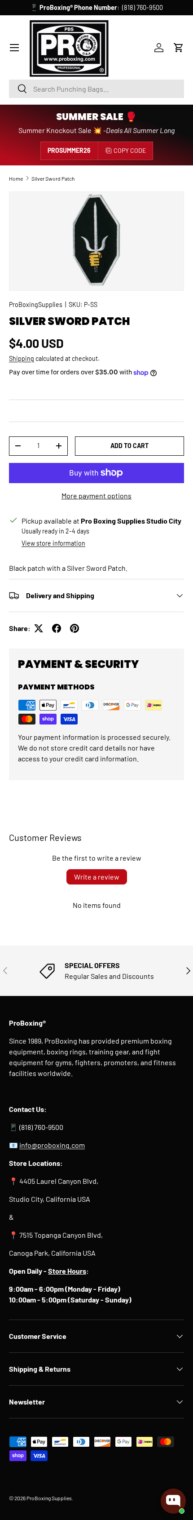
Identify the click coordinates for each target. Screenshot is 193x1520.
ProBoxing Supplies (49, 1498)
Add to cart (129, 445)
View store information (53, 543)
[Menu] (14, 48)
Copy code (130, 150)
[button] (179, 48)
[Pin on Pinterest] (74, 628)
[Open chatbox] (173, 1501)
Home (16, 178)
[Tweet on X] (39, 628)
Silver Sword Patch (53, 178)
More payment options (96, 495)
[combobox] (96, 89)
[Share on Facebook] (57, 628)
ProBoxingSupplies (35, 304)
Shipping (21, 358)
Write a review (96, 876)
